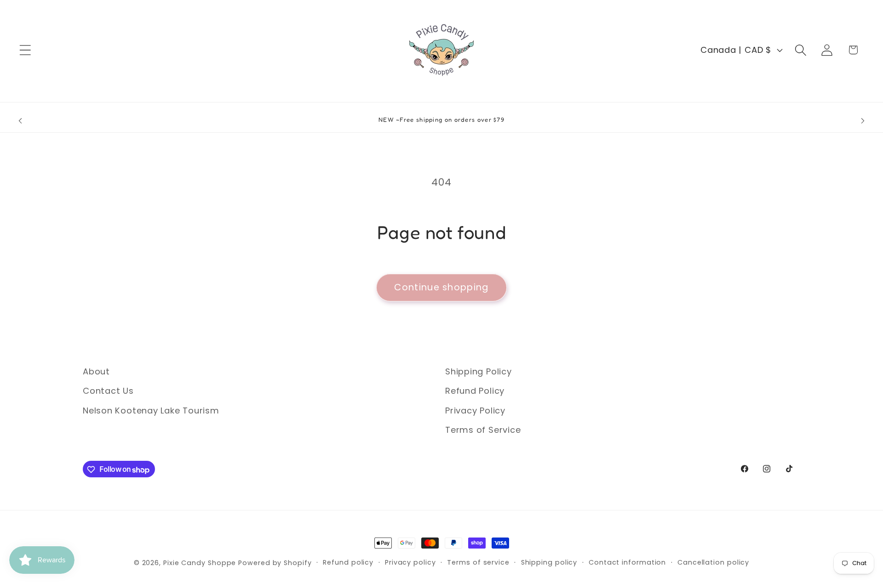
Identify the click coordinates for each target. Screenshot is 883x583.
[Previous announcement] (20, 121)
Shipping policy (549, 562)
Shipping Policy (478, 371)
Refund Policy (475, 391)
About (96, 371)
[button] (25, 50)
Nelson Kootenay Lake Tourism (151, 410)
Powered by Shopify (274, 562)
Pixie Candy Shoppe (199, 562)
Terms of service (478, 562)
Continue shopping (441, 287)
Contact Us (108, 391)
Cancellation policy (713, 562)
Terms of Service (483, 430)
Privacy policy (410, 562)
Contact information (627, 562)
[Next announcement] (863, 121)
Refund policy (348, 562)
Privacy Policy (475, 410)
